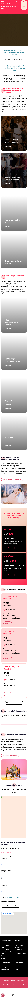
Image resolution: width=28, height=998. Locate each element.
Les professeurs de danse (6, 952)
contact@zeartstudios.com (12, 897)
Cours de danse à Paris (5, 946)
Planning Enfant (5, 967)
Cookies (16, 982)
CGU (12, 982)
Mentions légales (21, 980)
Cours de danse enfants (19, 946)
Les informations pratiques (19, 950)
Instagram (17, 969)
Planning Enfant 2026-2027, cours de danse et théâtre (14, 52)
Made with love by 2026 (14, 984)
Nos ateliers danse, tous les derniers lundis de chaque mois (14, 68)
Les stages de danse (20, 953)
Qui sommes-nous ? (6, 949)
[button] (24, 5)
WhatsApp (18, 971)
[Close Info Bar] (26, 2)
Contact (3, 958)
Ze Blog (3, 955)
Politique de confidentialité (9, 980)
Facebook (17, 967)
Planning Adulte (5, 969)
